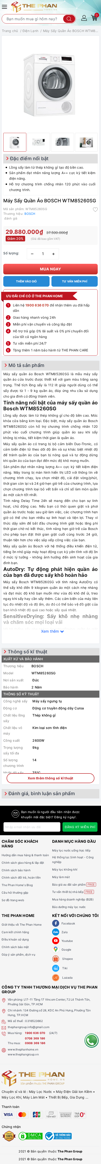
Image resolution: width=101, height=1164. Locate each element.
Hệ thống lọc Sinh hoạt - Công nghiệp (72, 859)
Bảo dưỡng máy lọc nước (69, 907)
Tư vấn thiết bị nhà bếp (72, 892)
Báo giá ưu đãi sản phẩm (73, 884)
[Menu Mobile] (5, 6)
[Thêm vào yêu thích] (95, 209)
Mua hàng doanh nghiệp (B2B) (72, 899)
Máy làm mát (61, 877)
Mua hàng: (15, 1033)
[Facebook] (55, 923)
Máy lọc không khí (64, 869)
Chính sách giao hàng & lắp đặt (23, 862)
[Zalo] (55, 932)
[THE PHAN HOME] (34, 7)
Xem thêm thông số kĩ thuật (50, 778)
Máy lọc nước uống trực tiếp (71, 850)
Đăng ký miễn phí (80, 827)
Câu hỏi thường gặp (15, 892)
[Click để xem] (50, 83)
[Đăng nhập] (84, 18)
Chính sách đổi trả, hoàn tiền (21, 877)
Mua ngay (50, 269)
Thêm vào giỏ (26, 281)
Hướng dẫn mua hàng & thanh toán (25, 855)
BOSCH (29, 214)
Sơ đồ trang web (13, 900)
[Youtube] (55, 940)
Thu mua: (14, 1043)
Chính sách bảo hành (16, 870)
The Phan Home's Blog (17, 885)
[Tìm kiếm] (69, 19)
